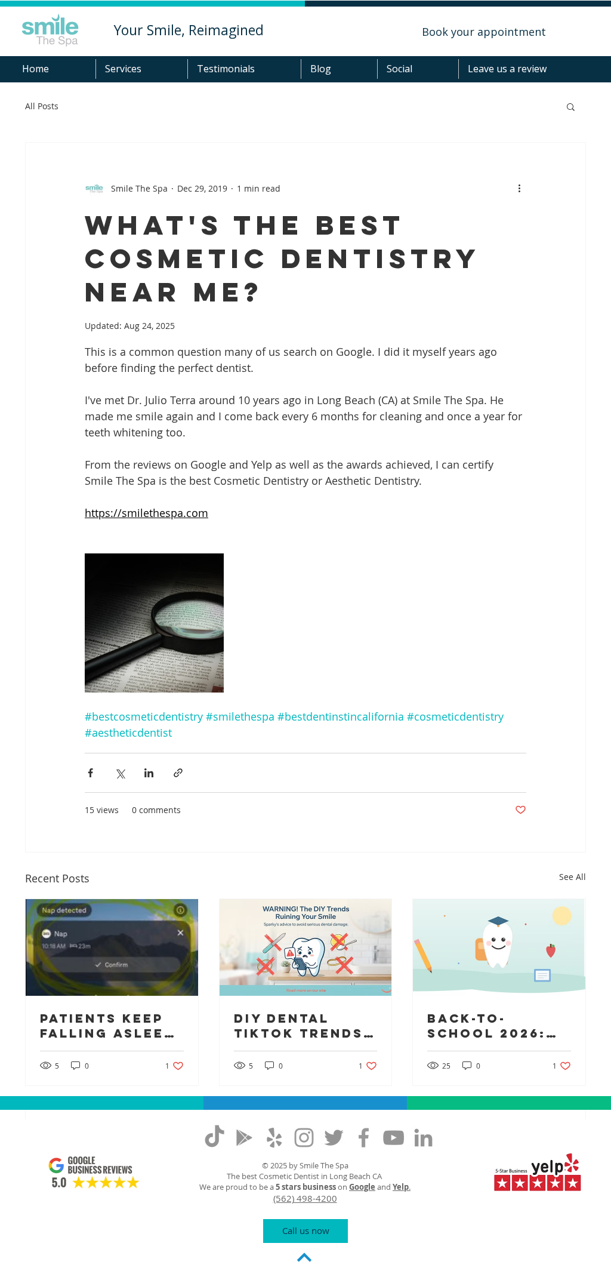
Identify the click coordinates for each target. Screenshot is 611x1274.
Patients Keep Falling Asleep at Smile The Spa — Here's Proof (107, 1026)
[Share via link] (178, 772)
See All (572, 876)
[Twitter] (334, 1137)
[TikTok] (214, 1137)
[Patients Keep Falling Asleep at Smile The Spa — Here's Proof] (112, 947)
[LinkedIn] (423, 1137)
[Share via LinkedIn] (149, 772)
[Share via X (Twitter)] (119, 772)
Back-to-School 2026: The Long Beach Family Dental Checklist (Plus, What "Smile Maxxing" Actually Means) (498, 1026)
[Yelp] (274, 1137)
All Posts (41, 106)
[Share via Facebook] (90, 772)
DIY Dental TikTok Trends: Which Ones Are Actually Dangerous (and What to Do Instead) (305, 1026)
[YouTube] (393, 1137)
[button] (141, 69)
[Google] (244, 1137)
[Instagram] (304, 1137)
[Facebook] (364, 1137)
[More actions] (519, 188)
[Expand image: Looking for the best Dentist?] (154, 623)
